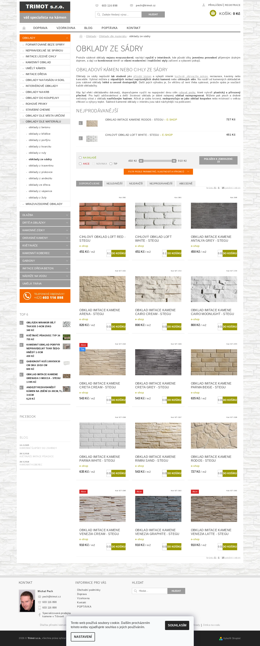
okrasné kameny (35, 237)
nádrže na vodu (34, 275)
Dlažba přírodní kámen (53, 625)
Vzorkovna (66, 28)
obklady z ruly (37, 152)
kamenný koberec (36, 253)
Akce (86, 163)
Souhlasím (177, 625)
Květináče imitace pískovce (37, 456)
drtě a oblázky (33, 222)
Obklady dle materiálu (43, 121)
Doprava (40, 28)
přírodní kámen (142, 76)
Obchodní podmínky (88, 589)
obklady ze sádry (40, 159)
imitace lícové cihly (41, 56)
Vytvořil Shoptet (231, 638)
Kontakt (133, 28)
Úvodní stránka (24, 28)
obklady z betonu (39, 127)
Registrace (232, 5)
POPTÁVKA (110, 28)
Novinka (101, 163)
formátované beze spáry (45, 44)
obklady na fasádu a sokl (45, 80)
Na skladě (89, 157)
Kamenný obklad (38, 62)
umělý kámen (36, 68)
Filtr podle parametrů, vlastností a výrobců (156, 171)
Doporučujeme (89, 183)
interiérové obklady (42, 85)
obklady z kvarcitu (40, 146)
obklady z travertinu (41, 165)
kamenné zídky (33, 230)
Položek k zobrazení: (218, 160)
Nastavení (83, 636)
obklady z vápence (40, 191)
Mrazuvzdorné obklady (44, 203)
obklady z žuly (37, 197)
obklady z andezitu (40, 178)
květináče (30, 245)
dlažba (27, 215)
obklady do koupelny (42, 97)
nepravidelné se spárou (44, 50)
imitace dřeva (36, 74)
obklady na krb (37, 92)
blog (88, 28)
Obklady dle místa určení (45, 115)
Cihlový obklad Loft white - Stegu (139, 134)
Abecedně (186, 183)
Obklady (28, 37)
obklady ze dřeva (39, 184)
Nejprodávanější (161, 183)
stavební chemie (38, 109)
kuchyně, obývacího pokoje (191, 76)
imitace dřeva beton (37, 268)
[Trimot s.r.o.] (45, 12)
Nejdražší (136, 183)
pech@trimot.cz (51, 596)
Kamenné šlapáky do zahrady (38, 448)
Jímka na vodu (211, 625)
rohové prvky (36, 103)
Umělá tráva (32, 283)
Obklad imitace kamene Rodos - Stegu (141, 119)
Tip (115, 163)
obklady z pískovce (41, 171)
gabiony (28, 260)
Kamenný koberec (31, 465)
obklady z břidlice (40, 133)
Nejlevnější (115, 183)
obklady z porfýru (39, 140)
